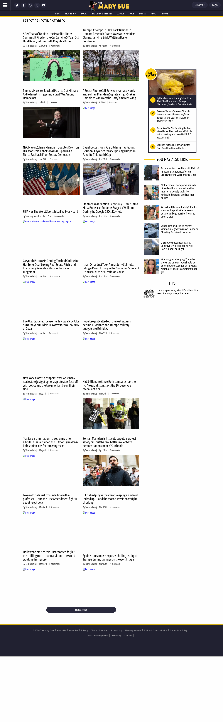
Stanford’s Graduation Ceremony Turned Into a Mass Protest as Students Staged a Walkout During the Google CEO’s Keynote (111, 207)
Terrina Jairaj (31, 45)
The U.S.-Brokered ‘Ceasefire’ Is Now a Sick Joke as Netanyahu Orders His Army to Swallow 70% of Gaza (51, 325)
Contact (128, 635)
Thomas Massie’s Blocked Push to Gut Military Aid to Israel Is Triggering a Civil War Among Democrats (50, 94)
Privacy (84, 630)
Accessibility (116, 630)
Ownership (116, 635)
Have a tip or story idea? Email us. (175, 290)
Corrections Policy (178, 630)
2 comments (114, 394)
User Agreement (133, 630)
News (58, 13)
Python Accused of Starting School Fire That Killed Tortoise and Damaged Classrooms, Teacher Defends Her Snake (174, 101)
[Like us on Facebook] (23, 7)
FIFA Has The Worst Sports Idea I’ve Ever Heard (50, 211)
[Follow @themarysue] (17, 7)
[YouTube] (43, 7)
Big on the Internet (102, 13)
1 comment (53, 102)
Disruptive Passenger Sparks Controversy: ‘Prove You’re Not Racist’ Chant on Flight (177, 246)
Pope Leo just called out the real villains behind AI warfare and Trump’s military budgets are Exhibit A (107, 325)
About (154, 13)
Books (84, 13)
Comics (120, 13)
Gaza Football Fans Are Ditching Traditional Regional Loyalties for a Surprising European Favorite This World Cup (109, 151)
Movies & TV (70, 13)
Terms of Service (99, 630)
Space (131, 13)
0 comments (55, 46)
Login (215, 5)
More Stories (81, 609)
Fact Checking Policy (98, 635)
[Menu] (5, 5)
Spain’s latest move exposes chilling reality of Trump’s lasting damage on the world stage (110, 557)
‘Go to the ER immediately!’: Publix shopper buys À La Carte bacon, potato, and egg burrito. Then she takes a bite (179, 211)
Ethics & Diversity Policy (155, 630)
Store (165, 13)
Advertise (73, 630)
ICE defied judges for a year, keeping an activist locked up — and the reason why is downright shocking (110, 498)
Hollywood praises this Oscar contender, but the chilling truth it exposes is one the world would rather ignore (49, 555)
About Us (61, 630)
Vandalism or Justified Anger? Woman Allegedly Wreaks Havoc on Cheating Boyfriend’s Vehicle (179, 229)
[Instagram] (30, 7)
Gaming (142, 13)
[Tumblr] (37, 7)
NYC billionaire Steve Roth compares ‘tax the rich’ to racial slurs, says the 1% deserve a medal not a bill (109, 385)
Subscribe (200, 5)
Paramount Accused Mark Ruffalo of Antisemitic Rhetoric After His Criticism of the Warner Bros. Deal (180, 171)
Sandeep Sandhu (33, 216)
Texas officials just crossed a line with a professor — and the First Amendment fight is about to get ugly (50, 498)
